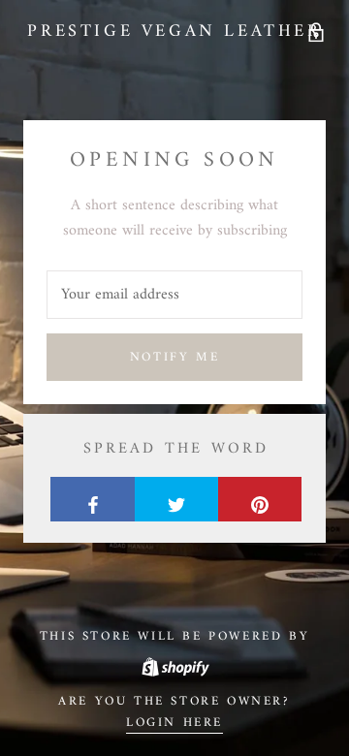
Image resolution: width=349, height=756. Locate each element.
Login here (174, 722)
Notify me (174, 357)
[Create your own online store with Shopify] (174, 663)
